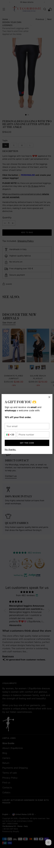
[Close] (49, 397)
